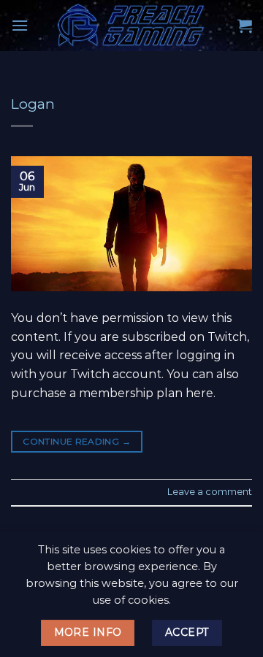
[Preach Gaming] (131, 25)
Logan (33, 103)
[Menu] (19, 25)
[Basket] (244, 25)
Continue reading (77, 441)
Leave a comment (209, 491)
